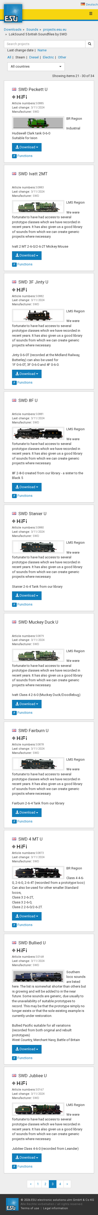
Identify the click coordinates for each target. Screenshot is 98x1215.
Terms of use (30, 1208)
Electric (48, 57)
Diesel (34, 57)
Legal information (55, 1208)
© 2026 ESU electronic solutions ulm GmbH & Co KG (57, 1200)
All (9, 57)
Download (27, 147)
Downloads (12, 29)
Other (62, 57)
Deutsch (92, 4)
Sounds (32, 29)
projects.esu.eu (54, 29)
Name (42, 50)
